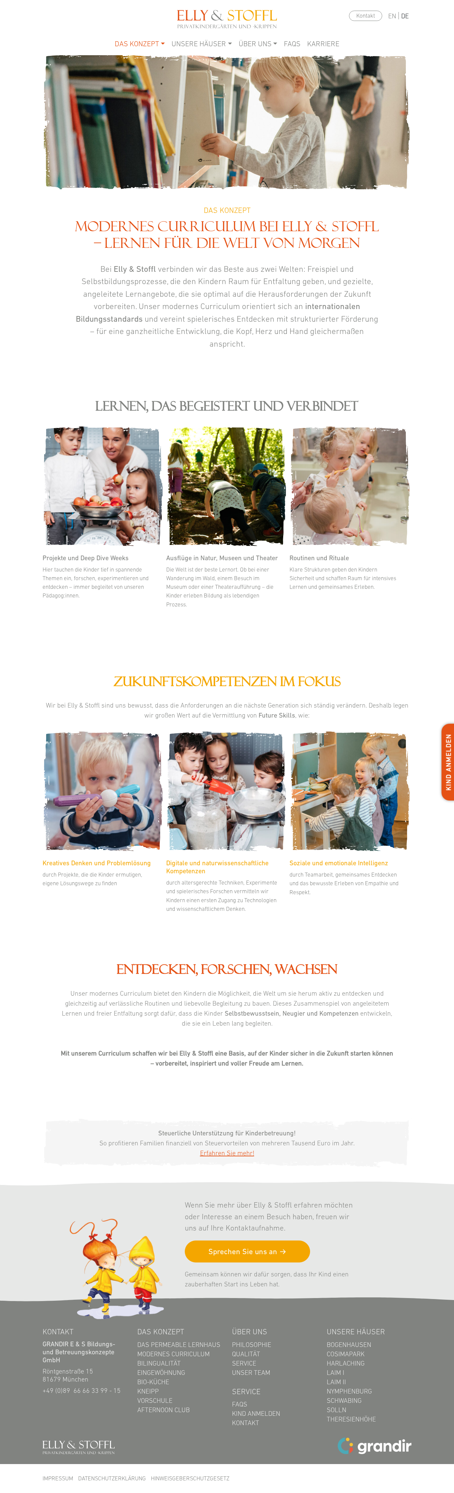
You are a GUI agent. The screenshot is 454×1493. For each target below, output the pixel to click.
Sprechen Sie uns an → (247, 1251)
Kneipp (148, 1391)
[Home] (227, 18)
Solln (336, 1409)
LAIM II (336, 1382)
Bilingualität (159, 1363)
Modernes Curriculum (173, 1354)
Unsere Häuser (198, 44)
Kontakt (365, 15)
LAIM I (335, 1372)
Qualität (246, 1354)
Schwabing (344, 1400)
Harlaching (346, 1363)
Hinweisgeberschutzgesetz (190, 1478)
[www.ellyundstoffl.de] (79, 1446)
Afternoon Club (163, 1409)
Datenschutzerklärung (112, 1478)
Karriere (323, 44)
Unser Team (251, 1372)
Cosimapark (346, 1354)
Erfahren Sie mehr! (227, 1153)
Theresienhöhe (351, 1419)
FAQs (292, 44)
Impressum (58, 1478)
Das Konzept (137, 44)
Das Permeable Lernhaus (178, 1344)
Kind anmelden (256, 1413)
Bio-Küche (153, 1382)
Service (244, 1363)
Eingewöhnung (161, 1372)
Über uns (255, 44)
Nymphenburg (349, 1391)
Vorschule (154, 1400)
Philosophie (251, 1344)
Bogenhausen (349, 1344)
